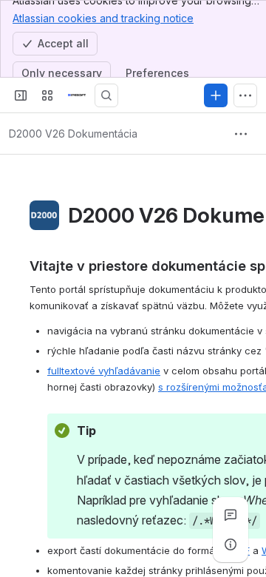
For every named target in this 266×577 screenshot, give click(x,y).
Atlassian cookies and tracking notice (103, 18)
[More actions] (241, 134)
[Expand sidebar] (21, 95)
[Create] (216, 95)
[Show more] (245, 95)
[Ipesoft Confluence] (77, 95)
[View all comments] (230, 515)
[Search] (106, 95)
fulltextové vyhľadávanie (103, 371)
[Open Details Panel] (230, 544)
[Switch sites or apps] (47, 95)
